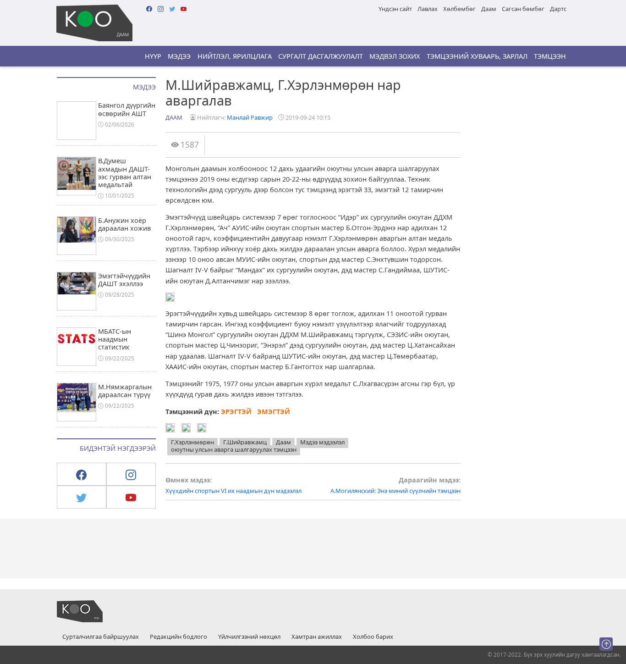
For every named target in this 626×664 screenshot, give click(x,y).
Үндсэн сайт (395, 9)
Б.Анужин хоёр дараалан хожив (124, 224)
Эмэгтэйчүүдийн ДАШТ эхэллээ (124, 279)
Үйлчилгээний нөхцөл (249, 637)
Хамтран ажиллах (316, 637)
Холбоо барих (373, 637)
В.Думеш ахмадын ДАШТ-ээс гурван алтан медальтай (124, 172)
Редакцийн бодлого (178, 637)
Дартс (558, 9)
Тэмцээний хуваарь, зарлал (477, 56)
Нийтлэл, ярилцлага (235, 56)
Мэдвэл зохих (394, 56)
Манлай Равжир (250, 117)
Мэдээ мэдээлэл (322, 442)
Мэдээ (179, 56)
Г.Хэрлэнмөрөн (192, 442)
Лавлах (427, 9)
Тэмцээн (550, 56)
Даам (488, 9)
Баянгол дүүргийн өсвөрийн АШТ (126, 109)
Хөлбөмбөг (459, 9)
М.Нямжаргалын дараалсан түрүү (125, 390)
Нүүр (153, 56)
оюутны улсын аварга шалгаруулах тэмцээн (234, 449)
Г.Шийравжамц (245, 442)
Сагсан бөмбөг (523, 9)
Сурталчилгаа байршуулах (100, 637)
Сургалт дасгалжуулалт (320, 56)
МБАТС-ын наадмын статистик (114, 339)
